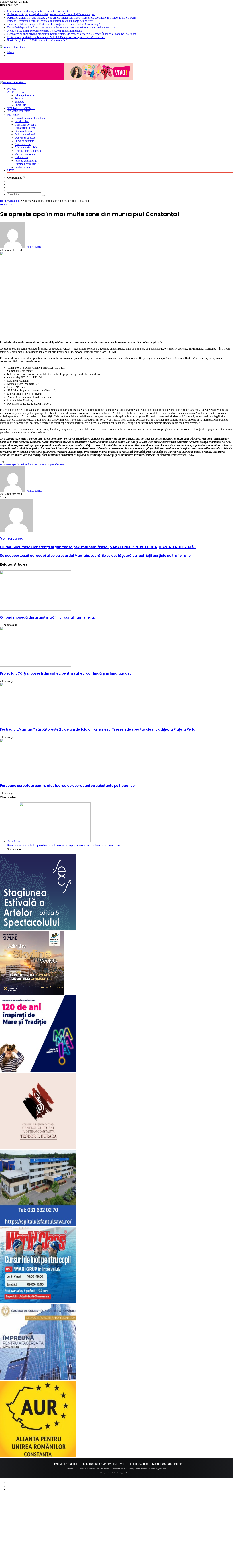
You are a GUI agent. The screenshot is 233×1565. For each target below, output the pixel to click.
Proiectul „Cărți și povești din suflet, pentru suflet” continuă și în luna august (51, 14)
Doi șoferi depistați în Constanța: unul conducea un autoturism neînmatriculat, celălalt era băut (61, 27)
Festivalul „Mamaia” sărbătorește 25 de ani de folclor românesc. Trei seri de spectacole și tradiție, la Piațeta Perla (71, 17)
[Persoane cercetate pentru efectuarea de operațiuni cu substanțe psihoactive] (35, 777)
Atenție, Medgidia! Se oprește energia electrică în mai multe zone (44, 30)
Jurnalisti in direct (25, 127)
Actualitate (17, 91)
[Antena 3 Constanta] (13, 47)
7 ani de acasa (23, 144)
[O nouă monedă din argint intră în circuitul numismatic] (35, 609)
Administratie (18, 111)
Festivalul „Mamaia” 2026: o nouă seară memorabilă (37, 40)
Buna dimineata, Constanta (30, 118)
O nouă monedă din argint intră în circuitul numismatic (38, 11)
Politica (19, 98)
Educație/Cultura (24, 95)
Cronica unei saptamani (28, 150)
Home (11, 88)
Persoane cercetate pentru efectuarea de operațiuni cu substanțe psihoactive (50, 20)
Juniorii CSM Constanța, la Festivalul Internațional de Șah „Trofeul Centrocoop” (53, 24)
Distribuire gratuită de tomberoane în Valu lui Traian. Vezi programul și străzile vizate (56, 37)
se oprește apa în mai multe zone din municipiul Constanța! (34, 464)
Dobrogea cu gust (25, 137)
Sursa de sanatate (24, 140)
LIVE (10, 170)
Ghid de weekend (25, 134)
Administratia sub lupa (27, 147)
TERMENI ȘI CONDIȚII (64, 1464)
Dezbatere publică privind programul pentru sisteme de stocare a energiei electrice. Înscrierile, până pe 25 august (71, 33)
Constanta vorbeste (25, 124)
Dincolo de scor (24, 131)
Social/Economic (21, 108)
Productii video (23, 167)
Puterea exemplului (26, 160)
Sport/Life (20, 104)
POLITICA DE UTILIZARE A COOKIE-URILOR (156, 1464)
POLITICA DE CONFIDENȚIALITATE (104, 1464)
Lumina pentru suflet (26, 163)
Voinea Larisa (34, 246)
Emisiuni (13, 114)
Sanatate (19, 101)
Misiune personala (25, 154)
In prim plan (22, 121)
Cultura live (21, 157)
